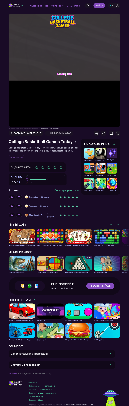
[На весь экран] (117, 133)
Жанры (56, 5)
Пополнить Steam (35, 400)
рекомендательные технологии (79, 404)
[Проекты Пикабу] (22, 5)
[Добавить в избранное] (103, 133)
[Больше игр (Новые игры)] (34, 300)
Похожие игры (97, 143)
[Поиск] (87, 5)
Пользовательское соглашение (41, 386)
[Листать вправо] (118, 225)
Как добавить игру (36, 396)
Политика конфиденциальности (42, 393)
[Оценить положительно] (12, 197)
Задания (73, 5)
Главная (13, 373)
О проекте (32, 382)
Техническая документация (40, 389)
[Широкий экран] (111, 133)
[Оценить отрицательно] (19, 197)
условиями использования (49, 128)
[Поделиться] (96, 133)
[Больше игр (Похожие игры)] (114, 144)
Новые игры (39, 5)
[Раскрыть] (111, 354)
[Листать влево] (111, 225)
